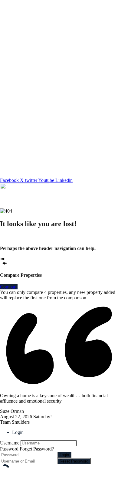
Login (64, 455)
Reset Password (74, 461)
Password (9, 448)
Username (9, 442)
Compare (9, 286)
